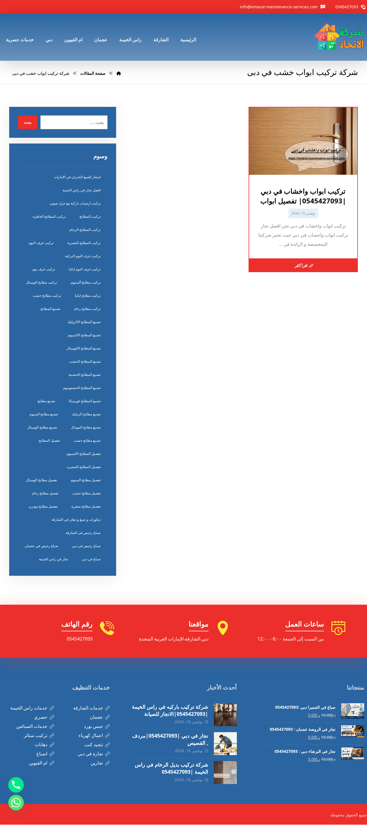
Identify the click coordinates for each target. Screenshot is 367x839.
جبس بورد (93, 726)
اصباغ (41, 753)
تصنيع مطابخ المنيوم (44, 414)
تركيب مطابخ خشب (47, 295)
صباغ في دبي (91, 559)
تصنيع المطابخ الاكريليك (84, 321)
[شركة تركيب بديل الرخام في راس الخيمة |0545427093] (225, 772)
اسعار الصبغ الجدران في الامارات (77, 176)
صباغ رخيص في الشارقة (83, 532)
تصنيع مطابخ (46, 400)
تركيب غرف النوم (41, 242)
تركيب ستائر (35, 735)
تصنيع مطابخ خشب (87, 440)
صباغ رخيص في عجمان (41, 545)
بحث (28, 122)
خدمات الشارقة (88, 708)
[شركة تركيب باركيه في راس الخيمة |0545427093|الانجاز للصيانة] (225, 714)
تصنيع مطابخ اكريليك (86, 414)
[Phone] (16, 785)
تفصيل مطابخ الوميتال (41, 480)
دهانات (41, 744)
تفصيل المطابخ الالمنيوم (84, 453)
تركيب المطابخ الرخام (85, 229)
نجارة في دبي (90, 753)
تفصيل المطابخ (49, 440)
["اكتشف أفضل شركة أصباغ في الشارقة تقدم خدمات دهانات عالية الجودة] (340, 37)
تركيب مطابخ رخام (87, 308)
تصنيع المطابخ (50, 308)
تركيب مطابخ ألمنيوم (86, 282)
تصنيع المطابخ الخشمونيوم (82, 387)
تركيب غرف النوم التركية (83, 256)
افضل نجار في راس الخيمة (82, 190)
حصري (40, 717)
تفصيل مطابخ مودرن (43, 506)
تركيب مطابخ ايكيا (88, 295)
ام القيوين (38, 763)
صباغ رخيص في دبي (86, 545)
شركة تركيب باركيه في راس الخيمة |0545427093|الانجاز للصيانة (170, 710)
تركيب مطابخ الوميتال (41, 282)
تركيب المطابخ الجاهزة (49, 216)
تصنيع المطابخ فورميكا (85, 400)
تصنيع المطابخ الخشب (85, 361)
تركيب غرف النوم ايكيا (85, 269)
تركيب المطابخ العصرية (84, 242)
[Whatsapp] (16, 802)
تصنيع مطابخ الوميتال (42, 427)
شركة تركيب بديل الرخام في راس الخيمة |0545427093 (171, 768)
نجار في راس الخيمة (53, 559)
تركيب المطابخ (90, 216)
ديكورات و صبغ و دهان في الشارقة (76, 519)
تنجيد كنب (93, 744)
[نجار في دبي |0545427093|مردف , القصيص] (225, 743)
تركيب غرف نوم (43, 269)
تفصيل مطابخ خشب (86, 493)
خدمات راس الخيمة (28, 708)
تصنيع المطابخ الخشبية (85, 374)
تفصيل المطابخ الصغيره (84, 466)
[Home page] (118, 73)
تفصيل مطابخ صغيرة (86, 506)
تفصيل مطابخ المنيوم (86, 480)
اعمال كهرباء (91, 735)
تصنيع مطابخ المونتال (86, 427)
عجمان (96, 717)
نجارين (97, 763)
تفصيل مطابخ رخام (45, 493)
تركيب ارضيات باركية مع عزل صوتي (75, 203)
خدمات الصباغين (31, 726)
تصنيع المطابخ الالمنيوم (84, 335)
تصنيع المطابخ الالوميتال (84, 348)
